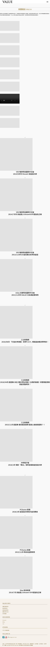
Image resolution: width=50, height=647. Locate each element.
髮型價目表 (5, 608)
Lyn (3, 623)
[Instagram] (12, 637)
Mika (4, 622)
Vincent (4, 620)
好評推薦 (4, 613)
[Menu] (47, 2)
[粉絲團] (4, 637)
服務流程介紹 (5, 611)
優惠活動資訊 (5, 606)
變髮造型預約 (5, 610)
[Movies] (6, 637)
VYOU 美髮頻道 (6, 630)
